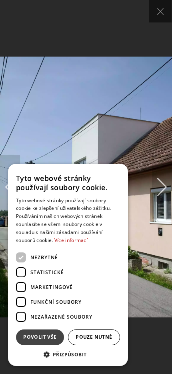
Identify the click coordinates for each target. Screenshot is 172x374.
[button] (68, 354)
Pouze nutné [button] (94, 336)
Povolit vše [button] (39, 336)
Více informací (71, 240)
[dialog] (68, 265)
